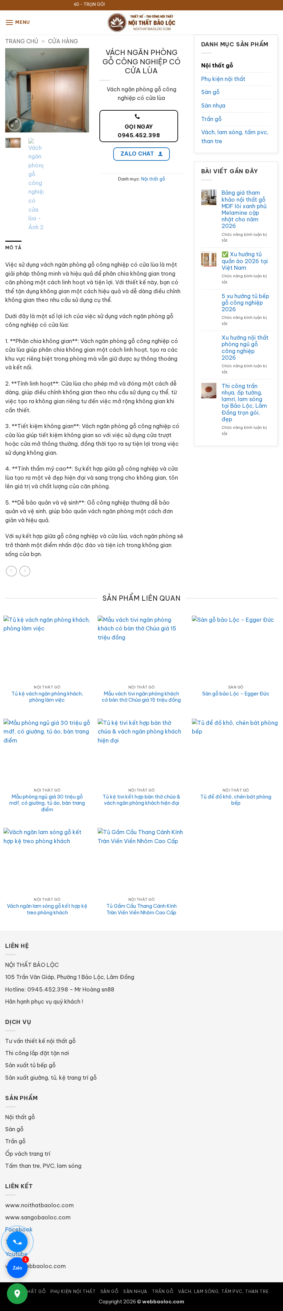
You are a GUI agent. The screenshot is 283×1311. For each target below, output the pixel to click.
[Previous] (15, 90)
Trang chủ (21, 41)
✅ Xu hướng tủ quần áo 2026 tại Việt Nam (245, 261)
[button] (17, 22)
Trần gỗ (211, 119)
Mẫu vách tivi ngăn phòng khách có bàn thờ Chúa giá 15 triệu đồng (141, 697)
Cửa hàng (63, 41)
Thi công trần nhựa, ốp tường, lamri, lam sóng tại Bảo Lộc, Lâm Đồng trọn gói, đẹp (244, 403)
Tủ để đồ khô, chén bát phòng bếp (235, 800)
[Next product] (11, 571)
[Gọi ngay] (17, 1241)
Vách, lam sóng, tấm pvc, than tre (235, 137)
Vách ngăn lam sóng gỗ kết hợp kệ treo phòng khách (47, 909)
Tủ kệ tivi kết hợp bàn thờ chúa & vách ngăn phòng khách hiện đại (141, 800)
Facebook (19, 1229)
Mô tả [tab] (13, 247)
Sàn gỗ (210, 92)
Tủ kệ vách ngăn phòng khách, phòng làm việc (47, 697)
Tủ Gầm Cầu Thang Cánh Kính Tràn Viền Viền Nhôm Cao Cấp (141, 909)
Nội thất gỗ (153, 179)
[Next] (78, 90)
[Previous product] (24, 571)
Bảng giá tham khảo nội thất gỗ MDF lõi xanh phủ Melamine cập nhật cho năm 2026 (244, 209)
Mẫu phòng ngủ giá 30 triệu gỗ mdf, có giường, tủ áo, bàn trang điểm (47, 803)
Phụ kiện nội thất (223, 78)
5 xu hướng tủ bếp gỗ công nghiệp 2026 (245, 303)
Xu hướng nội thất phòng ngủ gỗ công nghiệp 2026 (245, 347)
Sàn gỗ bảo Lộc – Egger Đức (236, 694)
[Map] (17, 1293)
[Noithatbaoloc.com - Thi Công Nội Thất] (141, 22)
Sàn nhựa (213, 105)
